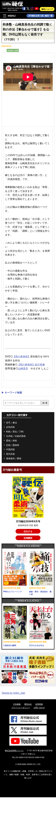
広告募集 (17, 704)
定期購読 (28, 537)
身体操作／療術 (12, 50)
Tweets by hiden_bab (13, 693)
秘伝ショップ (47, 9)
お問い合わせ (39, 707)
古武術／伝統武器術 (16, 435)
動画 (3, 50)
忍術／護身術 (12, 444)
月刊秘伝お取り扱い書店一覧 (40, 16)
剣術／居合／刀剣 (14, 431)
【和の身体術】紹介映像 (31, 364)
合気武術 (10, 426)
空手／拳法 (11, 422)
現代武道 (10, 453)
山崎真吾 (23, 368)
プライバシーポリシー (20, 707)
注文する (28, 531)
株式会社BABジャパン (14, 750)
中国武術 (10, 449)
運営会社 (28, 704)
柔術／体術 (11, 440)
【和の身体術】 (21, 356)
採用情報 (39, 704)
